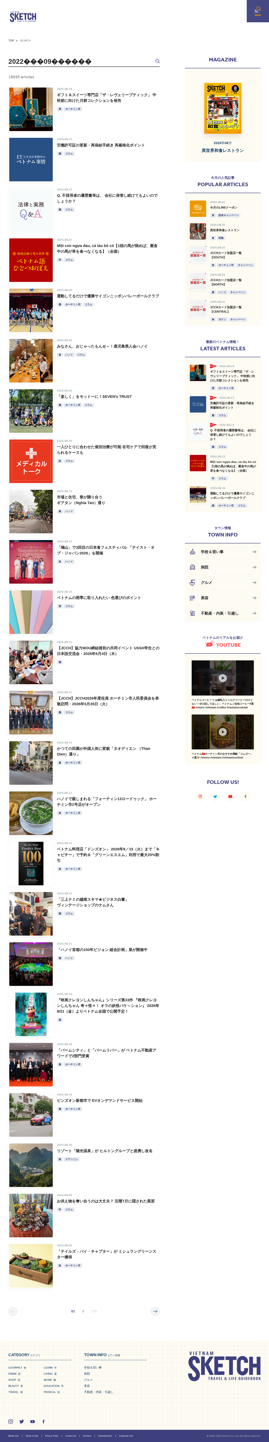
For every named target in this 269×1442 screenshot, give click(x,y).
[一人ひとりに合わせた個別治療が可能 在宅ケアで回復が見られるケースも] (31, 461)
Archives (87, 1436)
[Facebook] (245, 796)
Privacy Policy (51, 1436)
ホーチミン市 (72, 109)
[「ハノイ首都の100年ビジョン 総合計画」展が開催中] (31, 964)
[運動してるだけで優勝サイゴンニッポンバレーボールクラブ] (31, 310)
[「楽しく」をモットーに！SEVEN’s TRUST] (31, 411)
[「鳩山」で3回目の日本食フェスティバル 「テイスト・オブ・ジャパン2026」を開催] (31, 561)
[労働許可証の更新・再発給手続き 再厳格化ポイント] (31, 159)
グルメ (88, 1379)
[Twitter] (215, 796)
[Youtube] (230, 796)
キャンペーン (245, 265)
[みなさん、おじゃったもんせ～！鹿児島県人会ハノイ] (31, 360)
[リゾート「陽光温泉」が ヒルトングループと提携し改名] (31, 1165)
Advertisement (105, 1436)
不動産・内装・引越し (98, 1392)
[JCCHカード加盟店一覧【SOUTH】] (198, 254)
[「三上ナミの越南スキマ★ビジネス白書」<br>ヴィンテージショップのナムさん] (31, 913)
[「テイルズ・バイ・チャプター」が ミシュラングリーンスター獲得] (31, 1265)
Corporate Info (126, 1436)
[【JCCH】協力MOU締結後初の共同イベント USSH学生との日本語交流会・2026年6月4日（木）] (31, 662)
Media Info (13, 1436)
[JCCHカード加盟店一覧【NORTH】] (198, 281)
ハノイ (69, 354)
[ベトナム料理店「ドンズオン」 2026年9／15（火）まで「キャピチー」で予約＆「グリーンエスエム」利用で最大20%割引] (31, 863)
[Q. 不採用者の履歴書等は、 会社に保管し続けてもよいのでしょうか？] (31, 209)
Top (11, 40)
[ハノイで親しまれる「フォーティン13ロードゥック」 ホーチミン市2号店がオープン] (31, 813)
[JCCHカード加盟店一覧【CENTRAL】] (198, 308)
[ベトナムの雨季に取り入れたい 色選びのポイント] (31, 612)
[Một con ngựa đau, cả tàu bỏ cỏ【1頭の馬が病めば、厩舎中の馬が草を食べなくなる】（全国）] (31, 260)
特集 (221, 237)
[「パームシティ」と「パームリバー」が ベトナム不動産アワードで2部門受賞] (31, 1064)
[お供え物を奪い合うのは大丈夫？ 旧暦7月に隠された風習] (31, 1215)
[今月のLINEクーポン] (198, 209)
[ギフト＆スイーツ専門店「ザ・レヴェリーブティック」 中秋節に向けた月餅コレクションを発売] (31, 109)
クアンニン (71, 1159)
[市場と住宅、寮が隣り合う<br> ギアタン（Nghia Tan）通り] (31, 511)
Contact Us (70, 1436)
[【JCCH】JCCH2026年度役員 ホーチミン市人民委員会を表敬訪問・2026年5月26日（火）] (31, 712)
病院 (87, 1373)
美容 (87, 1386)
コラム (69, 153)
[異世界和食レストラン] (198, 231)
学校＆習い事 (93, 1367)
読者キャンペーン (229, 215)
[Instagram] (200, 796)
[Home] (23, 16)
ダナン (222, 319)
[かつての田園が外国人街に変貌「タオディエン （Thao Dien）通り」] (31, 763)
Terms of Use (32, 1436)
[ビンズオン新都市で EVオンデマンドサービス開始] (31, 1115)
